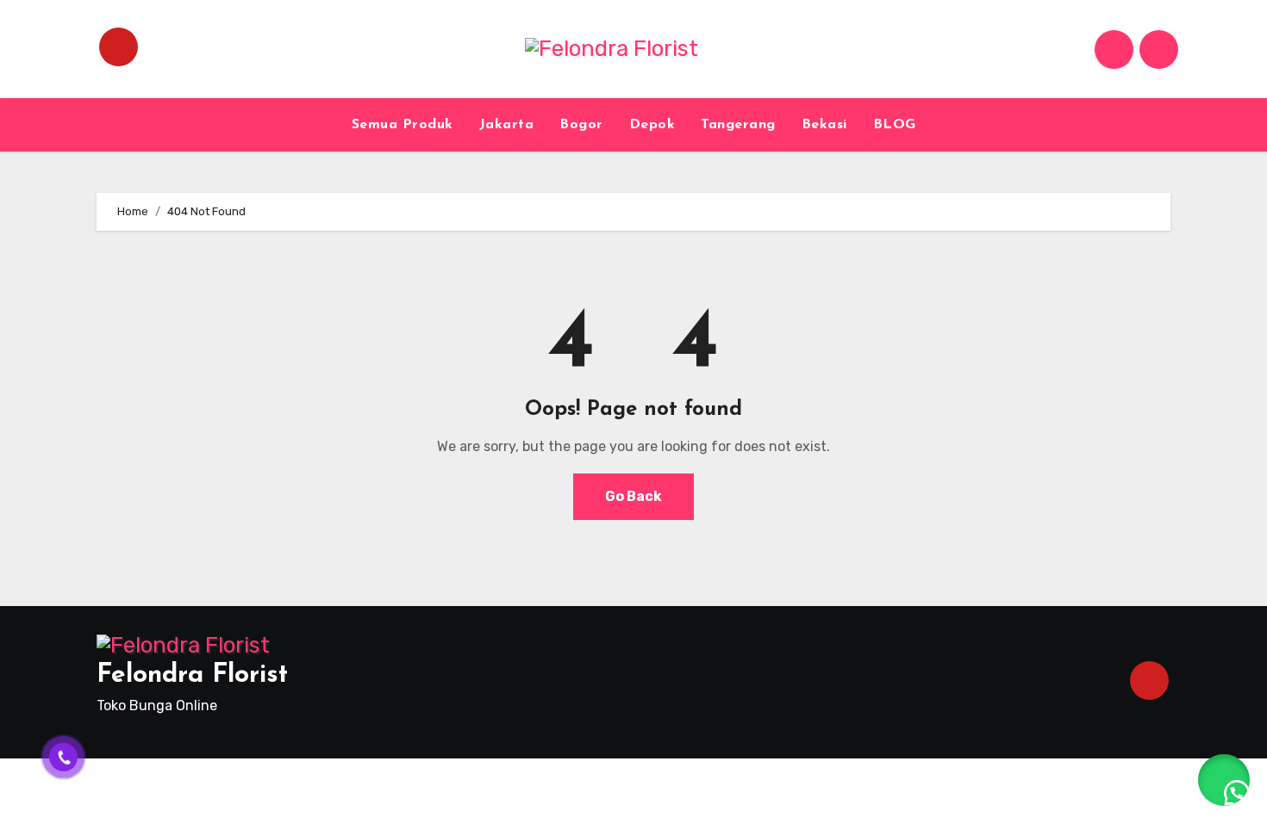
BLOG (894, 125)
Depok (652, 125)
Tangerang (738, 125)
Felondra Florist (192, 675)
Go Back (633, 496)
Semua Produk (402, 125)
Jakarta (506, 125)
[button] (1224, 780)
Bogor (581, 125)
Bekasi (824, 125)
